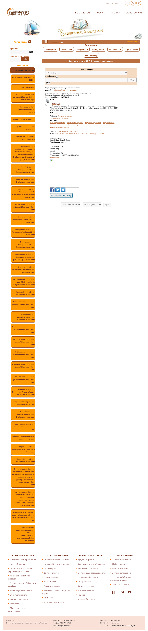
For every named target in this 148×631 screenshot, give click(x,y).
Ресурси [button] (115, 12)
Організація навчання (65, 116)
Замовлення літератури (88, 568)
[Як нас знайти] (138, 3)
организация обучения (75, 123)
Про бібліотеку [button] (82, 12)
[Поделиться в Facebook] (52, 190)
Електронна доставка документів (92, 573)
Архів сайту (48, 598)
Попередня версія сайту (54, 602)
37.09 (55, 112)
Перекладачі (15, 603)
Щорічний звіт (50, 582)
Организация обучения (59, 118)
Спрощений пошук (55, 42)
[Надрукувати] (47, 102)
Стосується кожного (18, 595)
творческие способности (83, 125)
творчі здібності (67, 125)
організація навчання (57, 123)
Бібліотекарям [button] (134, 12)
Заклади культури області (21, 590)
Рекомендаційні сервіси (88, 577)
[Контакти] (133, 3)
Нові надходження (86, 590)
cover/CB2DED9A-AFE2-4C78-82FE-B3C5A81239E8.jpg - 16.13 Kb (79, 134)
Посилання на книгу (61, 195)
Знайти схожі (54, 157)
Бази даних (22, 65)
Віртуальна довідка (86, 560)
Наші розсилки (84, 582)
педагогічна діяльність (93, 123)
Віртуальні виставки (86, 586)
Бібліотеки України (120, 568)
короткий (73, 90)
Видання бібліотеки (86, 599)
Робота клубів (50, 568)
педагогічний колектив (102, 125)
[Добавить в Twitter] (63, 190)
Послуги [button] (101, 12)
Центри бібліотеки (52, 573)
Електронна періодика (121, 573)
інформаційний (59, 90)
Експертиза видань (52, 586)
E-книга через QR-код (19, 599)
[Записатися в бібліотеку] (29, 42)
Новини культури (51, 577)
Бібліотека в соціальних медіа (56, 560)
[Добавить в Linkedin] (57, 190)
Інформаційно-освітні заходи (56, 564)
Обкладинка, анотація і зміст (67, 131)
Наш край (82, 595)
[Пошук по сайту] (127, 3)
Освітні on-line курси (120, 584)
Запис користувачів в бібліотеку (91, 564)
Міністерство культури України (23, 560)
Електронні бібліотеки (121, 560)
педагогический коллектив (59, 127)
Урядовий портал (17, 564)
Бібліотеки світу (118, 564)
